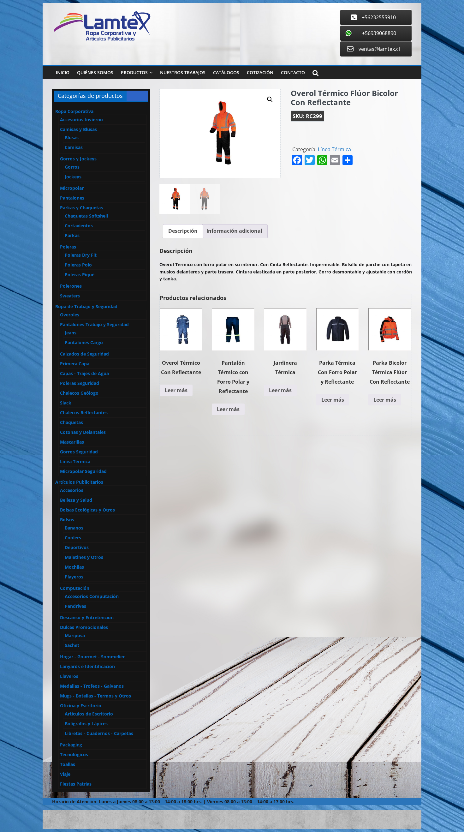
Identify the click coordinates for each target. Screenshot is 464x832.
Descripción (183, 230)
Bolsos (67, 520)
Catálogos (226, 72)
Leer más (176, 390)
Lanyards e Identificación (87, 666)
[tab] (183, 231)
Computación (74, 588)
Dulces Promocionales (84, 627)
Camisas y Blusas (78, 129)
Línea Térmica (334, 149)
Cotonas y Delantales (83, 432)
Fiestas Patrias (76, 784)
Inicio (62, 72)
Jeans (70, 333)
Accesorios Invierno (81, 120)
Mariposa (75, 635)
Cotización (260, 72)
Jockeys (73, 177)
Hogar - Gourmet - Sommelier (92, 657)
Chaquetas (71, 422)
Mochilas (74, 567)
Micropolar (72, 188)
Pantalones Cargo (84, 342)
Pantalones (72, 198)
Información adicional (234, 230)
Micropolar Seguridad (83, 471)
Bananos (74, 528)
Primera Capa (74, 364)
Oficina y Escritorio (80, 706)
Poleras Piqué (79, 275)
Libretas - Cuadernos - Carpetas (99, 733)
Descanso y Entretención (87, 617)
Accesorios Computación (92, 596)
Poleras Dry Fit (81, 255)
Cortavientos (79, 226)
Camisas (74, 147)
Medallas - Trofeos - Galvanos (92, 686)
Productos (134, 72)
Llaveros (69, 676)
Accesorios (71, 490)
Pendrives (75, 606)
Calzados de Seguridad (84, 354)
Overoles (69, 315)
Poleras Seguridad (79, 383)
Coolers (73, 538)
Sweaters (70, 296)
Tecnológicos (74, 754)
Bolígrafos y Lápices (86, 724)
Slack (65, 403)
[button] (270, 99)
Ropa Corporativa (74, 111)
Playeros (74, 577)
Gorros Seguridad (79, 452)
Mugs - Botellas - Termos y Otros (95, 696)
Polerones (71, 286)
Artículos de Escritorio (89, 714)
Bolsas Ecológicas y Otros (87, 510)
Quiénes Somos (95, 72)
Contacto (293, 72)
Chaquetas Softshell (86, 216)
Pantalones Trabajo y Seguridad (94, 324)
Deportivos (77, 547)
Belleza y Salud (76, 500)
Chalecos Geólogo (79, 393)
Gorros (72, 167)
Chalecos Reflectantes (84, 413)
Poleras (68, 247)
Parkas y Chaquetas (81, 208)
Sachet (72, 645)
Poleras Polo (78, 265)
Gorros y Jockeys (78, 159)
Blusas (72, 138)
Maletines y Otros (84, 557)
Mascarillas (72, 442)
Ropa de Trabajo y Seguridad (86, 306)
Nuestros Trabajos (182, 72)
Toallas (67, 764)
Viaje (65, 774)
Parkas (72, 235)
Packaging (71, 745)
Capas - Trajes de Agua (84, 373)
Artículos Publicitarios (79, 482)
